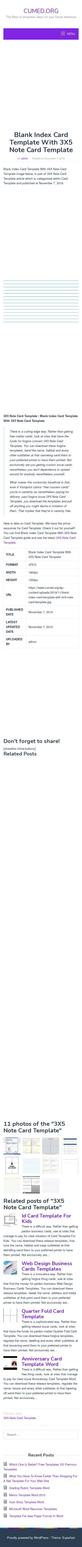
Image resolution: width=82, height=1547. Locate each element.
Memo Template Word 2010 (27, 1495)
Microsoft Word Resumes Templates (33, 1509)
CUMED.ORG (41, 11)
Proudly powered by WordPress (28, 1537)
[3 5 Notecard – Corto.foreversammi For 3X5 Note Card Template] (11, 1184)
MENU (70, 34)
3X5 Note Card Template (19, 1415)
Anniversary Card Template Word (42, 1361)
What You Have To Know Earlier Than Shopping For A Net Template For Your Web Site (40, 1478)
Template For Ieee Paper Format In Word (36, 1516)
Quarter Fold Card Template (43, 1314)
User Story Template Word (26, 1502)
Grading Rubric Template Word (29, 1488)
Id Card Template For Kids (46, 1218)
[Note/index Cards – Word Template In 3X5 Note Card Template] (31, 1184)
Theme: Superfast (63, 1537)
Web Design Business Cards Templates (47, 1266)
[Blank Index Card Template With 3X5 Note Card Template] (31, 1165)
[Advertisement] (41, 85)
